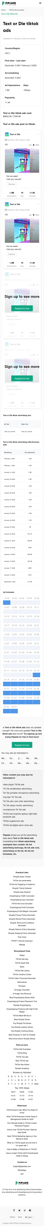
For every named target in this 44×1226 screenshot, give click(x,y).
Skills (22, 966)
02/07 (13, 1091)
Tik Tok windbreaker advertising (17, 788)
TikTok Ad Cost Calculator (22, 903)
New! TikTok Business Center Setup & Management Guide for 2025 (22, 1117)
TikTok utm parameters (22, 880)
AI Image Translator (22, 989)
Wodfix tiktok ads (30, 758)
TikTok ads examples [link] (17, 10)
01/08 (22, 1099)
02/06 (22, 1091)
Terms (20, 1217)
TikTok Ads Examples (22, 1049)
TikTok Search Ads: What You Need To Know (22, 1111)
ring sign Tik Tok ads (12, 796)
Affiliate (22, 944)
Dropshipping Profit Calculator (22, 907)
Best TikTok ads (22, 1060)
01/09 (13, 1099)
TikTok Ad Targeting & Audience (22, 884)
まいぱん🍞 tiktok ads (22, 758)
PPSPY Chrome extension (22, 941)
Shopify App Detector (22, 892)
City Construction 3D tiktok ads (5, 763)
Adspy (22, 955)
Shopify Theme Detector (22, 888)
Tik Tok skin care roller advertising (18, 801)
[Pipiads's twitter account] (19, 1210)
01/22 (30, 1091)
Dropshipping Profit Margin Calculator (22, 911)
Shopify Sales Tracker (22, 876)
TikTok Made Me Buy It (22, 1015)
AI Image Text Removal (22, 993)
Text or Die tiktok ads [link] (9, 14)
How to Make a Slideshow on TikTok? (22, 1149)
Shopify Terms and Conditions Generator (22, 924)
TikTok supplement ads (13, 820)
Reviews (22, 986)
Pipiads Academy (22, 1068)
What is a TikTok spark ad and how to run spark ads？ (22, 1144)
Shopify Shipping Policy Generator (22, 933)
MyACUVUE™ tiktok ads (38, 763)
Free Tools (22, 937)
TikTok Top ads (22, 1056)
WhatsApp (22, 1170)
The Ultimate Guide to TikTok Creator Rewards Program (22, 1124)
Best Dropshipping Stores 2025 (22, 997)
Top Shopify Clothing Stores (22, 1031)
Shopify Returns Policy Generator (22, 929)
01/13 (22, 1095)
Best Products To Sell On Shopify (22, 1034)
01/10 (30, 1095)
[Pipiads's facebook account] (14, 1210)
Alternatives (22, 982)
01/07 (30, 1099)
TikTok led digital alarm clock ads (18, 825)
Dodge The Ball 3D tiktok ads (14, 758)
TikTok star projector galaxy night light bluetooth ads (20, 815)
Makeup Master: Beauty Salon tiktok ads (22, 763)
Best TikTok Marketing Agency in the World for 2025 (22, 1137)
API (22, 1174)
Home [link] (3, 10)
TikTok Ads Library (22, 970)
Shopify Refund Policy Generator (22, 919)
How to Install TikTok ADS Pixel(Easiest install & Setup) (22, 1154)
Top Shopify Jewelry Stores (22, 1027)
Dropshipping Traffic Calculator (22, 896)
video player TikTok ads (13, 784)
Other (35, 1083)
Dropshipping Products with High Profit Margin (22, 1010)
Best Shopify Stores (22, 1019)
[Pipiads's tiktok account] (24, 1210)
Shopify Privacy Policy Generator (22, 915)
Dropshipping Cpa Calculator (22, 899)
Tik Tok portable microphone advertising (21, 792)
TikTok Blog (22, 1053)
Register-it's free (22, 308)
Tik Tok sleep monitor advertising (18, 805)
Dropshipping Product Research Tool (22, 1001)
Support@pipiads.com (22, 1166)
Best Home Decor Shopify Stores (22, 1038)
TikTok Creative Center (22, 974)
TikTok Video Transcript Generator (22, 978)
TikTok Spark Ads (22, 963)
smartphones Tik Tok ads (14, 809)
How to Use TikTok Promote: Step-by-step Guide (22, 1131)
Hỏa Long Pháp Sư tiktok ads (14, 763)
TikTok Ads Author (22, 1064)
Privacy (12, 1217)
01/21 (13, 1095)
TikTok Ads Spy (22, 959)
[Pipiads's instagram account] (30, 1210)
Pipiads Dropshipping (22, 1005)
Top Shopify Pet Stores (22, 1023)
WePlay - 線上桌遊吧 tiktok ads (5, 758)
